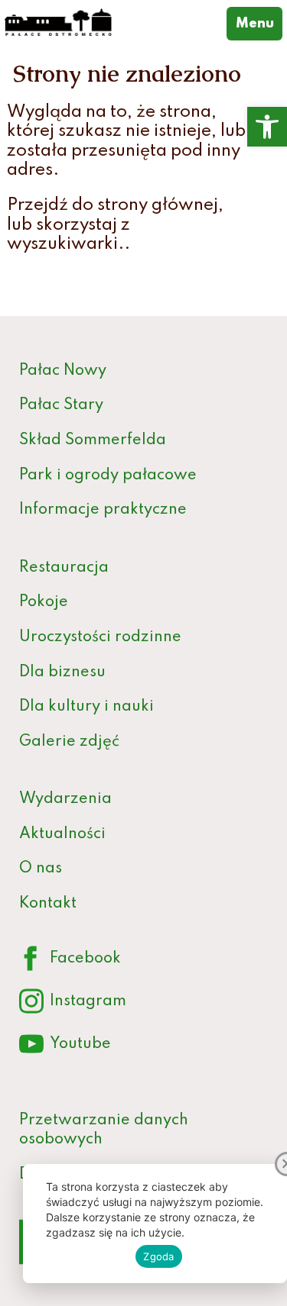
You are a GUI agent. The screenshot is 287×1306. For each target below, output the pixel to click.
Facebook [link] (70, 961)
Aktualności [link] (62, 834)
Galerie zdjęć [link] (69, 742)
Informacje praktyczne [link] (103, 510)
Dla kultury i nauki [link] (86, 706)
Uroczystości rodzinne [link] (100, 637)
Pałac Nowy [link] (62, 371)
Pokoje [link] (43, 602)
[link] (267, 127)
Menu (259, 23)
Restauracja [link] (64, 568)
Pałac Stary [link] (61, 405)
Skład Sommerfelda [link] (92, 440)
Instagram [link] (72, 1004)
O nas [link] (40, 868)
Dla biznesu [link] (62, 672)
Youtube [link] (65, 1047)
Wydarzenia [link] (65, 799)
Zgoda (158, 1256)
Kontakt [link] (48, 903)
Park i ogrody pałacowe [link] (108, 475)
